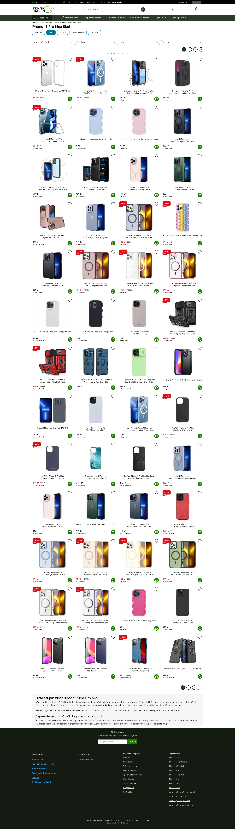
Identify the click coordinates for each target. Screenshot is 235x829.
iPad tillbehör (128, 779)
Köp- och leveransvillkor (43, 764)
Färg (121, 42)
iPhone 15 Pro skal (176, 775)
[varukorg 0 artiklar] (196, 9)
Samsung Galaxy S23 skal (179, 800)
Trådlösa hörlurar (130, 766)
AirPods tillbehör (129, 770)
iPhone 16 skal (174, 770)
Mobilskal (127, 757)
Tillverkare (80, 42)
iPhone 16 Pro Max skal (178, 762)
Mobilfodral (127, 762)
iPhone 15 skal (174, 779)
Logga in (196, 2)
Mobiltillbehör (71, 17)
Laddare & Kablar (116, 17)
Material (166, 42)
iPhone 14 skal (174, 783)
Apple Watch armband (132, 775)
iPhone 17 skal (174, 757)
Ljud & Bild (161, 17)
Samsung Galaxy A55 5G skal (181, 805)
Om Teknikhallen (85, 759)
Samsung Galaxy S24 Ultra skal (182, 792)
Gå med (132, 742)
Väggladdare (128, 788)
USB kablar (127, 792)
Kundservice (184, 2)
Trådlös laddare (129, 783)
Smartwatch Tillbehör (140, 17)
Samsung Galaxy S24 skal (179, 796)
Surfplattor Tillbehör (93, 17)
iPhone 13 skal (174, 788)
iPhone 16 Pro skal (176, 766)
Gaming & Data (179, 17)
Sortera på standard (42, 42)
